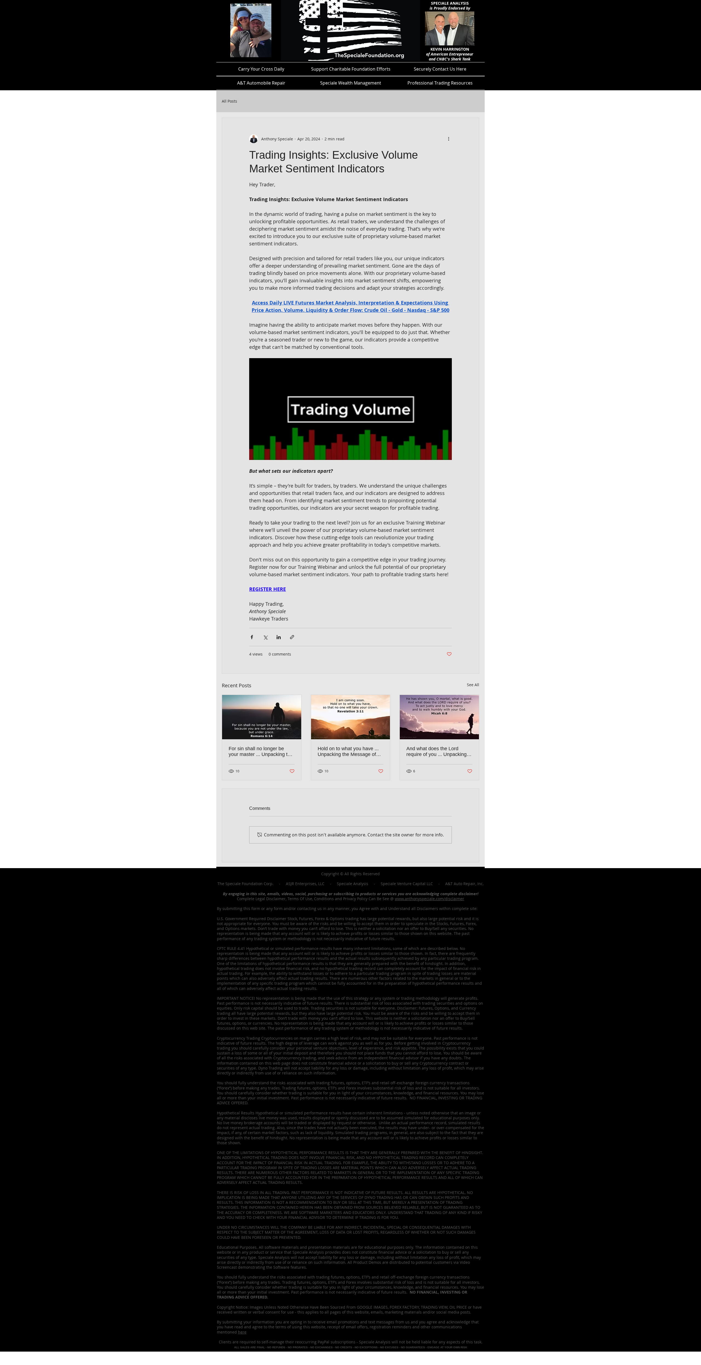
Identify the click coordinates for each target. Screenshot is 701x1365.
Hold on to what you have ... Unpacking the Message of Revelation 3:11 (348, 751)
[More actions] (448, 138)
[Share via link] (292, 637)
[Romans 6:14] (261, 717)
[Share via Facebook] (251, 637)
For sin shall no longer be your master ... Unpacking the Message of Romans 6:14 (261, 751)
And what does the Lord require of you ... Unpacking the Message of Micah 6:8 (436, 751)
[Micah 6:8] (439, 717)
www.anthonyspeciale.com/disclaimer (429, 898)
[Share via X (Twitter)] (265, 637)
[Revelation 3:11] (350, 717)
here (242, 1332)
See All (473, 684)
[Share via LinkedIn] (278, 637)
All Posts (229, 101)
